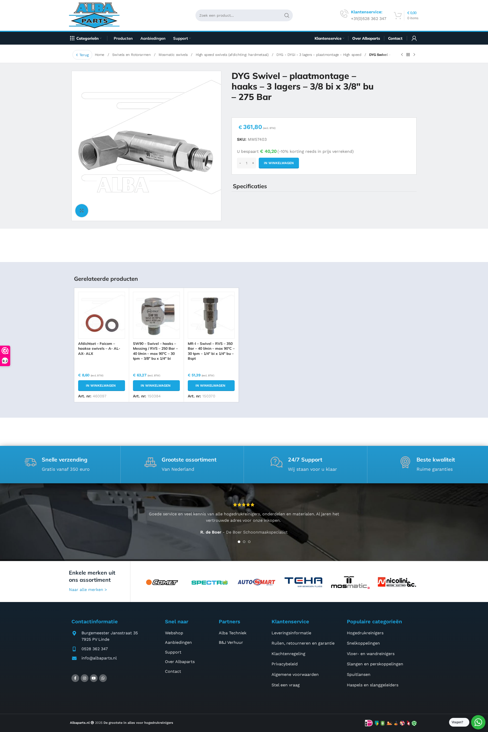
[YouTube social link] (94, 678)
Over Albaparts (180, 661)
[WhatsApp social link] (103, 678)
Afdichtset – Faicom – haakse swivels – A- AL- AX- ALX (99, 348)
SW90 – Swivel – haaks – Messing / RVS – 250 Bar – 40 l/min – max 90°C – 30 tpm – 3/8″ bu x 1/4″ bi (155, 351)
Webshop (174, 632)
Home (100, 55)
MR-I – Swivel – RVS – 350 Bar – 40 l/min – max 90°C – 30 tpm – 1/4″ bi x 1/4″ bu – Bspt (211, 351)
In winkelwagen (279, 163)
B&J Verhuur (231, 642)
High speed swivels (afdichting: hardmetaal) (233, 55)
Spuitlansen (358, 674)
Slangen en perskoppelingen (375, 663)
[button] (101, 385)
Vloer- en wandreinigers (370, 653)
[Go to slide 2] (244, 541)
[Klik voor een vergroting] (81, 210)
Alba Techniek (232, 632)
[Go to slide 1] (239, 541)
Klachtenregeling (288, 653)
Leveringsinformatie (291, 632)
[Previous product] (402, 55)
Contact (173, 671)
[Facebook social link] (75, 678)
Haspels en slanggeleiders (372, 685)
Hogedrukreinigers (365, 632)
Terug (84, 55)
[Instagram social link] (84, 678)
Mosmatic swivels (174, 55)
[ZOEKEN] (287, 15)
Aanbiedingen (178, 642)
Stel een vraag (286, 685)
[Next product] (414, 55)
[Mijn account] (414, 38)
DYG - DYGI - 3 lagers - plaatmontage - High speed (319, 55)
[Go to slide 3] (249, 541)
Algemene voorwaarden (295, 674)
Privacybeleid (285, 663)
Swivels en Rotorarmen (132, 55)
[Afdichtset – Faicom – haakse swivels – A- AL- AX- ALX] (101, 315)
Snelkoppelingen (363, 643)
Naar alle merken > (88, 589)
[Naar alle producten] (408, 55)
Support (173, 652)
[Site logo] (96, 15)
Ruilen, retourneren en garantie (303, 643)
